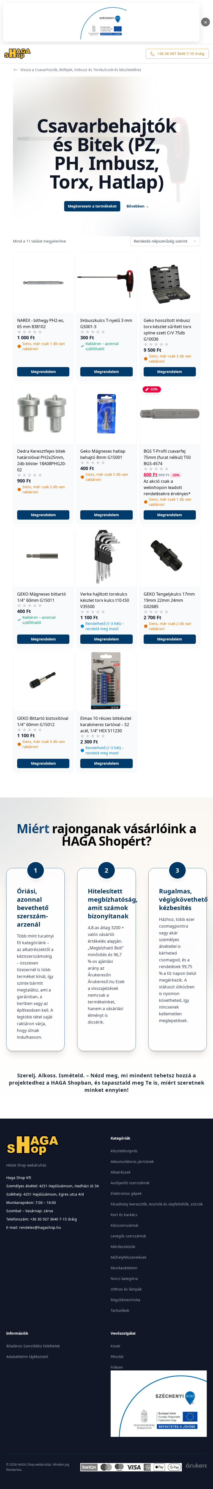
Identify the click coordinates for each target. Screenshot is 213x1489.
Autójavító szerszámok (130, 1182)
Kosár (116, 1345)
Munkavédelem (124, 1267)
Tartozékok (120, 1310)
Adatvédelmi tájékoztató (27, 1356)
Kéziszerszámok (124, 1225)
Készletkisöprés (124, 1150)
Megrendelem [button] (43, 371)
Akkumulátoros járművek (132, 1161)
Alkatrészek (120, 1172)
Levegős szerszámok (128, 1235)
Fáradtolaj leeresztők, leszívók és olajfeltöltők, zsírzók (157, 1204)
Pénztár (117, 1356)
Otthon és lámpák (126, 1289)
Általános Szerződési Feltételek (33, 1345)
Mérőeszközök (123, 1246)
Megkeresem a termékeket (92, 206)
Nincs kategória (124, 1278)
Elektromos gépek (126, 1193)
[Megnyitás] (101, 22)
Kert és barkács (124, 1214)
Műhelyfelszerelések (128, 1257)
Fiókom (117, 1367)
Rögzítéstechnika (125, 1299)
